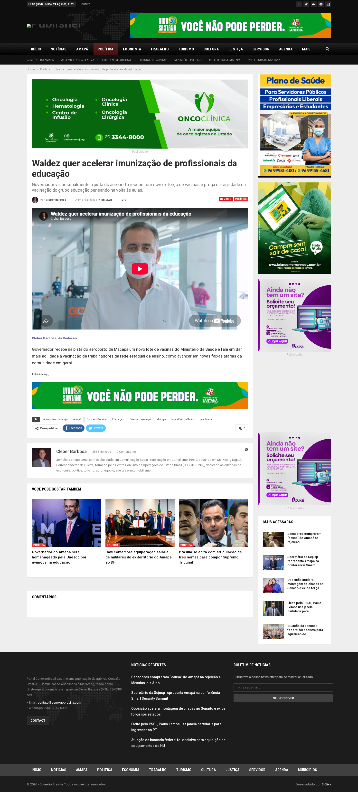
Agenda (285, 49)
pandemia (206, 419)
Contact (37, 720)
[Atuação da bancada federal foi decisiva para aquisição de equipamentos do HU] (273, 631)
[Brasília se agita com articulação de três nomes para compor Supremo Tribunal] (213, 523)
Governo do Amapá (40, 60)
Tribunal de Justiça (116, 60)
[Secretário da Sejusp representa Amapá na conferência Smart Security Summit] (273, 562)
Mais (306, 49)
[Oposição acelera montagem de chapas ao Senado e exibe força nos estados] (273, 585)
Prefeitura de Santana (264, 60)
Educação (118, 419)
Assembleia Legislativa (77, 60)
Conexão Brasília (97, 419)
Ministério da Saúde (183, 419)
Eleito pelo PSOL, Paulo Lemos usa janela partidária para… (304, 607)
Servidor (261, 49)
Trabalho (160, 49)
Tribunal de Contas (152, 60)
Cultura (211, 49)
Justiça (235, 49)
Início (36, 49)
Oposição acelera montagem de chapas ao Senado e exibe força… (305, 584)
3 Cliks (326, 784)
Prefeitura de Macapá (224, 60)
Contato (85, 4)
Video (227, 199)
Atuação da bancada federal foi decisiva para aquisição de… (305, 630)
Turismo (186, 49)
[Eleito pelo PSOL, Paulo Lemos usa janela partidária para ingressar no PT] (273, 608)
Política (105, 49)
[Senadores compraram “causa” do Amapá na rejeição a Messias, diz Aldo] (273, 539)
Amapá (82, 49)
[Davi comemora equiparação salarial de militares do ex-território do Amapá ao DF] (140, 523)
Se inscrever (283, 698)
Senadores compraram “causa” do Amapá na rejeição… (304, 538)
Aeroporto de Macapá (55, 419)
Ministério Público (188, 60)
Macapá (161, 419)
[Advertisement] (294, 397)
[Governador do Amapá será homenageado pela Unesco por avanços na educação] (66, 523)
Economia (132, 49)
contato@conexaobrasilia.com (59, 702)
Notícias (58, 49)
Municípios (307, 770)
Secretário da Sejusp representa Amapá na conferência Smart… (303, 561)
